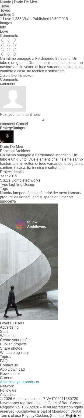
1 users (18, 323)
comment (7, 124)
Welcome (8, 336)
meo (62, 193)
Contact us (9, 365)
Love (4, 31)
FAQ (3, 361)
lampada (20, 193)
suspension (49, 197)
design (35, 193)
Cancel (22, 124)
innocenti (7, 201)
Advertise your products (19, 382)
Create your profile (15, 340)
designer (21, 197)
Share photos (11, 348)
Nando (5, 193)
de (55, 193)
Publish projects (13, 344)
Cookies (42, 416)
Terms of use (10, 416)
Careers (6, 378)
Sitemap (57, 416)
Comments (9, 36)
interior (66, 197)
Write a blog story (14, 353)
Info (3, 27)
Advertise (8, 395)
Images (6, 23)
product (6, 197)
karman (74, 193)
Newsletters (10, 374)
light (34, 197)
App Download (12, 369)
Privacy (28, 416)
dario (46, 193)
